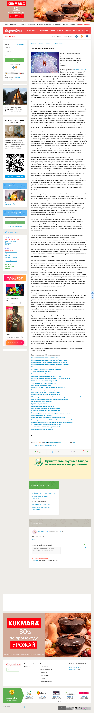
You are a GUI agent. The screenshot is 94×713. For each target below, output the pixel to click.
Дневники (44, 31)
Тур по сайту (9, 237)
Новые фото (9, 250)
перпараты (55, 436)
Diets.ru (42, 696)
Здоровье (48, 43)
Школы (7, 268)
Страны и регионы (11, 257)
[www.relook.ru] (84, 695)
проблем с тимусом (80, 69)
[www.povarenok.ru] (29, 695)
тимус (37, 436)
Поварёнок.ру (29, 696)
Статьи (60, 31)
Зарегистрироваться (40, 558)
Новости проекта (10, 241)
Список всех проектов (73, 701)
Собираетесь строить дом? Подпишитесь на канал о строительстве (13, 110)
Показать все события (15, 343)
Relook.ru (84, 696)
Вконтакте (13, 67)
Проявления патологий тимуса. (42, 504)
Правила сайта (44, 667)
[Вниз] (92, 298)
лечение (49, 436)
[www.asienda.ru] (70, 695)
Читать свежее (31, 31)
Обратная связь (44, 675)
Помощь (8, 244)
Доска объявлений (11, 261)
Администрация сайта (46, 669)
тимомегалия (43, 436)
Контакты (27, 667)
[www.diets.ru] (42, 695)
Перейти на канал (13, 177)
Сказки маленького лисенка (12, 299)
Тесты (7, 253)
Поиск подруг (22, 24)
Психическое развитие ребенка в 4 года (12, 203)
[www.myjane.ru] (56, 695)
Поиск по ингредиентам (15, 226)
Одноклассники (16, 67)
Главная (33, 43)
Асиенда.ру (70, 696)
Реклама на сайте (29, 664)
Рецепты (81, 31)
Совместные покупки (84, 24)
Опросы (7, 255)
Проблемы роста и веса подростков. (43, 493)
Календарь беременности (44, 24)
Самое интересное (11, 252)
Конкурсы (5, 24)
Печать (74, 442)
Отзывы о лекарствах (69, 24)
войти (36, 560)
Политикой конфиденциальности (12, 78)
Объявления (13, 24)
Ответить (34, 539)
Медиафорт (23, 707)
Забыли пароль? (9, 56)
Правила (8, 243)
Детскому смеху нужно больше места (14, 121)
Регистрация (20, 44)
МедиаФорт (12, 697)
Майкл (8, 334)
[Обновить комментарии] (92, 295)
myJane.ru (56, 696)
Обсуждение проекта (12, 239)
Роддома (8, 264)
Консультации (71, 31)
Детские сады (9, 266)
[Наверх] (92, 292)
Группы (53, 31)
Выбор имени (57, 24)
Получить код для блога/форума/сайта (45, 445)
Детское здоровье (59, 43)
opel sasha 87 (41, 531)
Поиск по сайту (13, 232)
